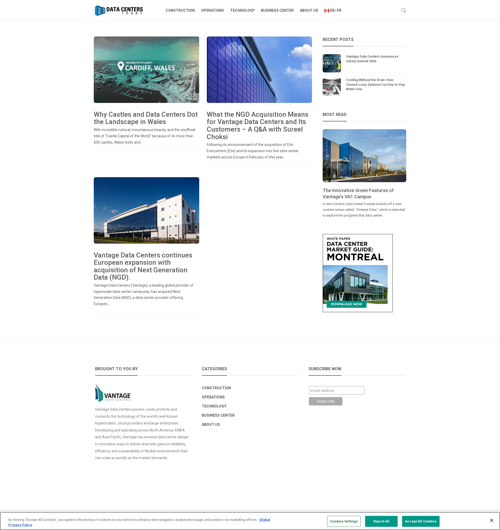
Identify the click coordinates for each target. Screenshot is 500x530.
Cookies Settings (344, 521)
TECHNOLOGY (242, 10)
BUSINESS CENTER (277, 10)
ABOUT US (309, 10)
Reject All (381, 521)
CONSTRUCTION (180, 10)
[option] (364, 173)
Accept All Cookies (420, 521)
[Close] (491, 520)
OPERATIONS (212, 10)
